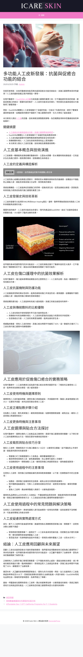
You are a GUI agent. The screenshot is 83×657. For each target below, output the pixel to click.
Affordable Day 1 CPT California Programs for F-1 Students (31, 604)
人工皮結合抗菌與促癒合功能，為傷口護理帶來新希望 (31, 132)
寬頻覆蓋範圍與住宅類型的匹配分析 (21, 601)
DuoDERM (23, 99)
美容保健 (10, 598)
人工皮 (19, 118)
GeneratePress (54, 621)
